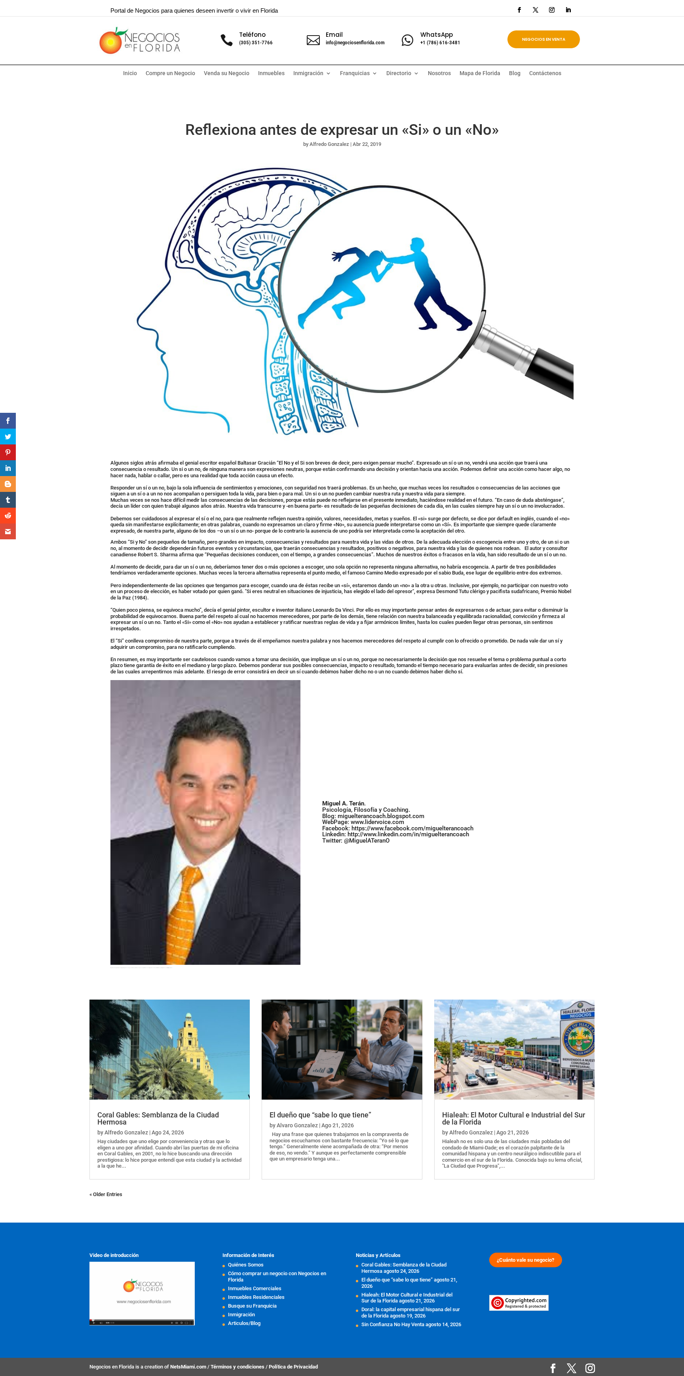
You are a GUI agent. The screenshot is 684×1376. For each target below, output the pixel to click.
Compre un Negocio (170, 73)
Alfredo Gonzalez (329, 144)
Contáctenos (545, 73)
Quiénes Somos (246, 1265)
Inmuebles (271, 73)
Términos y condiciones (238, 1367)
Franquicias (355, 73)
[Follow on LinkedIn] (568, 9)
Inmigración (241, 1314)
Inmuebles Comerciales (254, 1288)
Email (334, 34)
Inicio (130, 73)
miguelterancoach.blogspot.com (381, 816)
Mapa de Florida (480, 73)
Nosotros (439, 73)
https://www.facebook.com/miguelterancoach (412, 828)
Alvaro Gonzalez (297, 1125)
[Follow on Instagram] (551, 9)
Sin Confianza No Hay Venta (392, 1324)
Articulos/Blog (244, 1323)
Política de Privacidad (293, 1367)
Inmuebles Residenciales (256, 1297)
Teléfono (252, 34)
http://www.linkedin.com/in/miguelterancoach (408, 834)
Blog (515, 73)
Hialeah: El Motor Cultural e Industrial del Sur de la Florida (513, 1118)
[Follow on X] (535, 9)
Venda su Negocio (226, 73)
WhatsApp (436, 34)
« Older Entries (105, 1194)
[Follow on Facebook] (519, 9)
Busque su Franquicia (252, 1306)
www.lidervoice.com (377, 822)
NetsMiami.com (188, 1367)
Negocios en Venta (543, 39)
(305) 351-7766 (256, 42)
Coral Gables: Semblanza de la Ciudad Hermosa (158, 1118)
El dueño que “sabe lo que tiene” (320, 1115)
